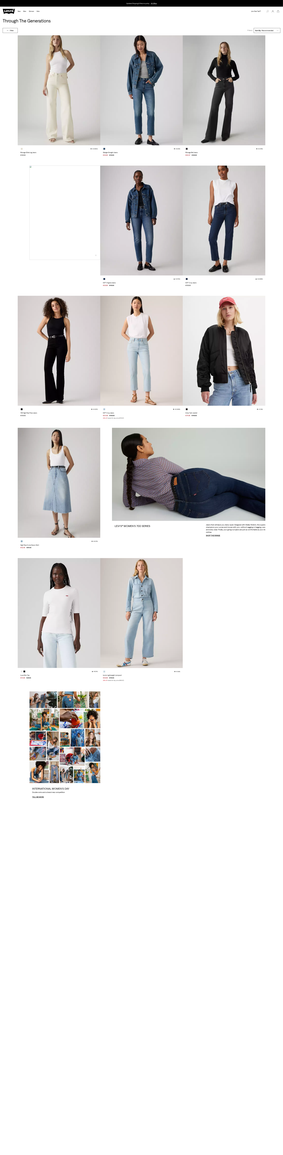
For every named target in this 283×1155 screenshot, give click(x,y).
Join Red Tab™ (256, 11)
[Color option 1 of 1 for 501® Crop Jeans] (186, 279)
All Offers (154, 3)
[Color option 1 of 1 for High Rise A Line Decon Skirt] (21, 541)
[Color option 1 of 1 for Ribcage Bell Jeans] (186, 148)
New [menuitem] (19, 11)
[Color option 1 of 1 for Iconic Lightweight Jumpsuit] (104, 671)
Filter (12, 30)
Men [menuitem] (24, 11)
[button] (273, 11)
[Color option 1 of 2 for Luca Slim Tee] (21, 671)
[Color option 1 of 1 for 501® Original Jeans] (104, 279)
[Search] (267, 11)
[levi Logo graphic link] (9, 11)
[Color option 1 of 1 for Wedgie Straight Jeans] (104, 148)
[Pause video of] (96, 255)
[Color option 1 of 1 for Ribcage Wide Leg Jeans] (21, 148)
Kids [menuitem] (38, 11)
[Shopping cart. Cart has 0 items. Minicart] (278, 11)
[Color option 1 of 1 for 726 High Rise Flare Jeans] (21, 409)
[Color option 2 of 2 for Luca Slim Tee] (24, 671)
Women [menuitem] (31, 11)
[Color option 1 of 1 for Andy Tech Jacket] (186, 409)
